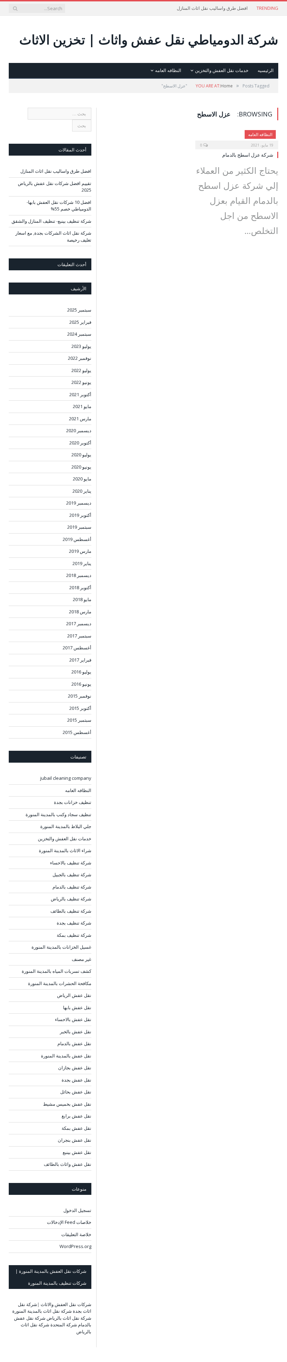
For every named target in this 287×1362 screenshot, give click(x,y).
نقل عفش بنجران (74, 1140)
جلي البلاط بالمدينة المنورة (65, 826)
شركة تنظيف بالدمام (71, 887)
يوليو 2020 (81, 454)
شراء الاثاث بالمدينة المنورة (65, 850)
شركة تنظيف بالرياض (71, 899)
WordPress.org (75, 1246)
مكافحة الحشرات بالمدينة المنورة (59, 983)
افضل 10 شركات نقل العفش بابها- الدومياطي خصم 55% (59, 205)
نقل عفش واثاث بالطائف (67, 1164)
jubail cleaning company (65, 778)
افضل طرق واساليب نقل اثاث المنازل (212, 8)
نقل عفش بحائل (75, 1092)
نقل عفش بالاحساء (73, 1019)
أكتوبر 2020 (80, 443)
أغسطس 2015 (77, 732)
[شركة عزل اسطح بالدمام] (236, 137)
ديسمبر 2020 (78, 430)
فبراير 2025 (80, 322)
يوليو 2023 (81, 346)
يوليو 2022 (81, 370)
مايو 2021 (82, 406)
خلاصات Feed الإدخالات (69, 1222)
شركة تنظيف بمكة (74, 935)
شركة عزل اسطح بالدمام (247, 154)
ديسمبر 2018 (78, 575)
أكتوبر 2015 (80, 708)
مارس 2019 (80, 551)
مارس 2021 (80, 418)
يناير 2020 (81, 491)
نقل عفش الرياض (74, 995)
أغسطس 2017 (77, 647)
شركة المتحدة (63, 1324)
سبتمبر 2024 (79, 334)
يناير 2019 (81, 563)
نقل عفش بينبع (77, 1152)
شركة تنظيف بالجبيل (71, 874)
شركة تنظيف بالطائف (70, 911)
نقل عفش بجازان (74, 1067)
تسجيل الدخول (77, 1210)
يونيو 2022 (81, 382)
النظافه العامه (168, 70)
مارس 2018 (80, 611)
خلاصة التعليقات (76, 1234)
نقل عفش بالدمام (74, 1043)
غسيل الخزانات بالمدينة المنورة (61, 947)
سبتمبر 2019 (79, 527)
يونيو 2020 (81, 467)
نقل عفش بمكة (76, 1128)
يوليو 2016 (81, 672)
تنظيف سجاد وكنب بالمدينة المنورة (58, 814)
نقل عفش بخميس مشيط (67, 1104)
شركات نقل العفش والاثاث (66, 1304)
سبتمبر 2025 (79, 310)
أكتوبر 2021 (80, 394)
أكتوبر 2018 (80, 587)
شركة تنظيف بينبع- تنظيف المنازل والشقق (51, 221)
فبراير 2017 (80, 660)
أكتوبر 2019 (80, 515)
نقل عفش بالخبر (75, 1031)
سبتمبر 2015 (79, 720)
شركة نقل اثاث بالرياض (69, 1318)
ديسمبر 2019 (78, 503)
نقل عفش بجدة (76, 1080)
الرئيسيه (266, 70)
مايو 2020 (82, 479)
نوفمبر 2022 (79, 358)
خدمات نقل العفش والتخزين (221, 70)
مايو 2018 (82, 599)
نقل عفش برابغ (76, 1116)
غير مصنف (81, 959)
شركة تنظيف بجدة (74, 923)
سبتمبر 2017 (79, 636)
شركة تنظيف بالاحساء (70, 863)
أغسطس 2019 (77, 539)
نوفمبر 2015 (79, 696)
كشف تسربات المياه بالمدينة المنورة (56, 971)
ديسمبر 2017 (78, 623)
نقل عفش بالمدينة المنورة (66, 1056)
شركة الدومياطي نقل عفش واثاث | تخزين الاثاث (148, 39)
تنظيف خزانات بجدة (72, 802)
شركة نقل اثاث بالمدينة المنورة (42, 1311)
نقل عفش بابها (77, 1007)
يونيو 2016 (81, 684)
